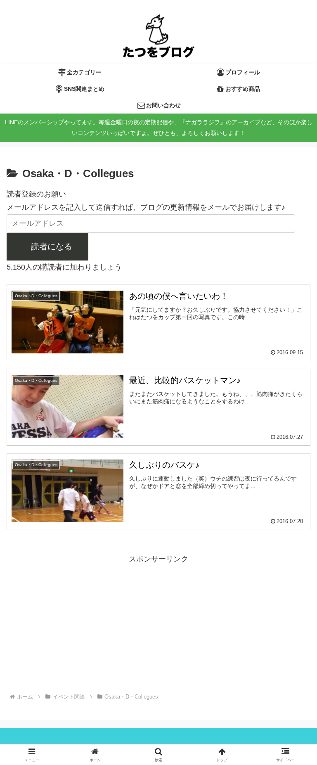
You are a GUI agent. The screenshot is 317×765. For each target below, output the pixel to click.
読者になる (51, 246)
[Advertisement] (158, 623)
